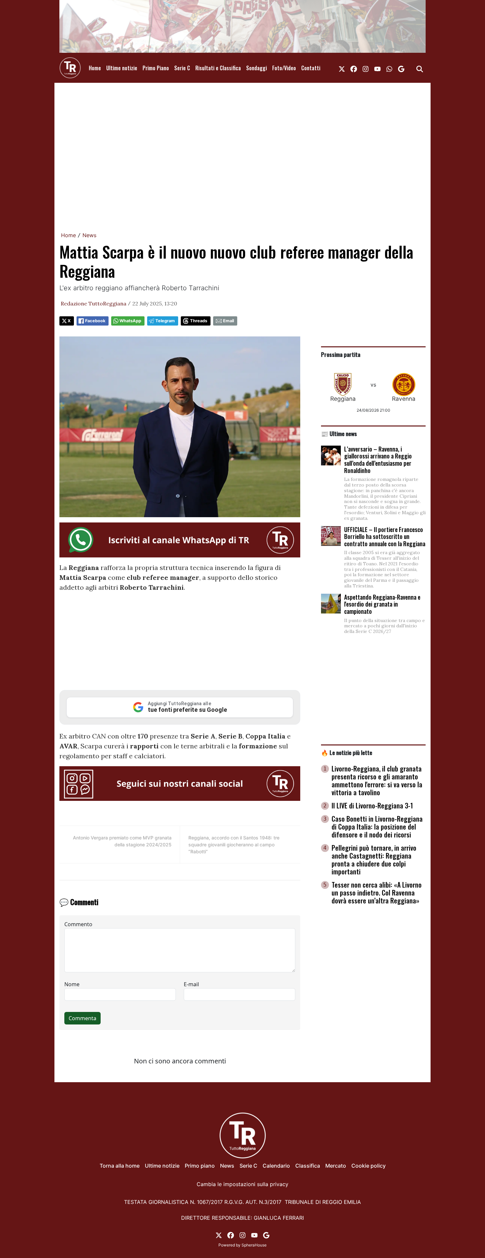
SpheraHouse (254, 1244)
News (89, 235)
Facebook (95, 320)
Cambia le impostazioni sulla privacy (242, 1184)
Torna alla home (120, 1165)
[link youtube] (377, 68)
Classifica (307, 1165)
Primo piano (200, 1165)
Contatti (310, 68)
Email (228, 320)
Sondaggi (256, 68)
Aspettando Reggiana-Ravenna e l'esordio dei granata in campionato (382, 604)
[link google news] (401, 68)
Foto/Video (284, 68)
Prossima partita (340, 354)
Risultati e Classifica (218, 68)
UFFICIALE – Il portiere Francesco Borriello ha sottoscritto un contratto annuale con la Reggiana (384, 536)
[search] (420, 68)
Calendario (276, 1165)
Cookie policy (368, 1165)
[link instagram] (366, 68)
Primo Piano (156, 68)
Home (95, 68)
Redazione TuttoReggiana (93, 303)
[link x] (342, 68)
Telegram (165, 320)
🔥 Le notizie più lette (346, 752)
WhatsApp (130, 320)
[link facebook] (354, 68)
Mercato (335, 1165)
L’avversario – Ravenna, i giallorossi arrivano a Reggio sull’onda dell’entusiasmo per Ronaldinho (378, 460)
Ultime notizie (121, 68)
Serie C (182, 68)
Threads (198, 320)
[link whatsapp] (389, 68)
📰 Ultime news (339, 433)
